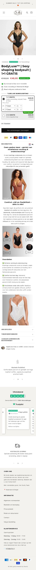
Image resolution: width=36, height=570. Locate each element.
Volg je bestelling (9, 522)
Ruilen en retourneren (11, 513)
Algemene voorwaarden (12, 500)
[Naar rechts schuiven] (22, 59)
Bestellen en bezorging (11, 505)
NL (33, 144)
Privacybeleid (8, 509)
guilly (14, 566)
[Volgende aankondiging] (32, 4)
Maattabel (7, 123)
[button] (4, 13)
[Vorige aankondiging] (3, 4)
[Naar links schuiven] (14, 59)
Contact (6, 517)
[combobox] (31, 144)
